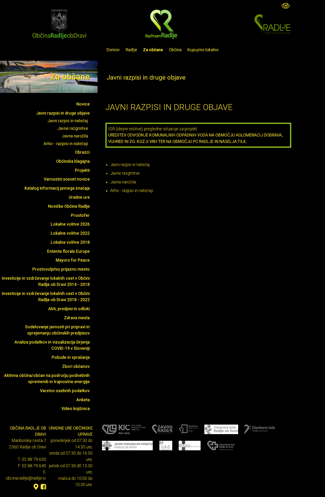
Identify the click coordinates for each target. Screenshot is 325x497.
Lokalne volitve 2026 (70, 224)
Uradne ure (79, 197)
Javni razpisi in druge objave (63, 113)
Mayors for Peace (73, 260)
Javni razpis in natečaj (67, 120)
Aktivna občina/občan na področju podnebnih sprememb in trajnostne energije (47, 378)
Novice (83, 104)
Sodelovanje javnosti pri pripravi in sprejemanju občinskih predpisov (57, 330)
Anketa (83, 399)
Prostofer (80, 215)
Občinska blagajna (73, 161)
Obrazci (82, 152)
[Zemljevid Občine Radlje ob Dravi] (36, 487)
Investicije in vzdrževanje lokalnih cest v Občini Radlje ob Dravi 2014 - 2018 (46, 281)
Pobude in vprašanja (71, 357)
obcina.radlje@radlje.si (26, 478)
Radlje (131, 49)
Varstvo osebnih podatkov (65, 390)
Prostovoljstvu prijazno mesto (61, 269)
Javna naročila (75, 136)
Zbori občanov (76, 366)
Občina (175, 49)
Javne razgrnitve (72, 128)
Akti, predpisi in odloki (69, 308)
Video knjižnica (75, 408)
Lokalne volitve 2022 (70, 233)
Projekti (82, 170)
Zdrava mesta (77, 317)
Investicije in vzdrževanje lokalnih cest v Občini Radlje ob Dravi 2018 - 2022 (46, 296)
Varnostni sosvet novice (67, 179)
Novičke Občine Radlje (69, 206)
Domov (113, 49)
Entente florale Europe (68, 251)
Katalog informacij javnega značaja (57, 188)
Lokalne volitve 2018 (70, 242)
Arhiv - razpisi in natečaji (66, 143)
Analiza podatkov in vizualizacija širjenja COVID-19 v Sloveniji (52, 345)
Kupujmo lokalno (202, 49)
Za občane (153, 49)
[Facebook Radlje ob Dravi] (43, 487)
